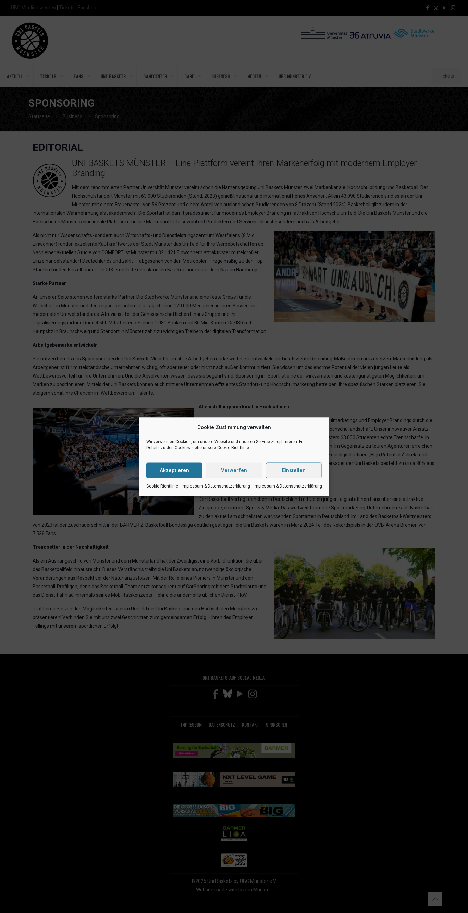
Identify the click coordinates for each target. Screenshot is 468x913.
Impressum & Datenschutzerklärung (216, 485)
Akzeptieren (174, 470)
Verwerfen (234, 470)
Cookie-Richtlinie (162, 485)
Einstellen (294, 470)
